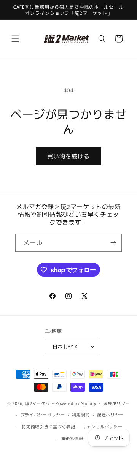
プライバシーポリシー (43, 414)
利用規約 (81, 414)
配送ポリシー (110, 414)
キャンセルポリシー (102, 426)
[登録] (113, 243)
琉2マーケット (39, 403)
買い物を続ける (68, 156)
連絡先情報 (72, 438)
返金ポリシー (116, 403)
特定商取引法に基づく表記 (48, 426)
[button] (15, 38)
